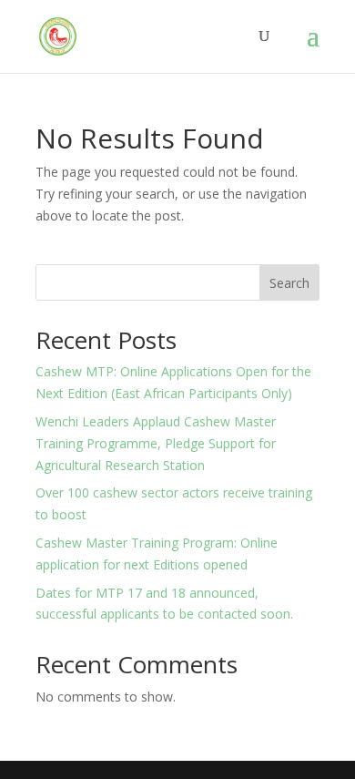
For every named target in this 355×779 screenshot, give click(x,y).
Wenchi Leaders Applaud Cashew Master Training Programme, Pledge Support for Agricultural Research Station (156, 443)
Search (289, 283)
